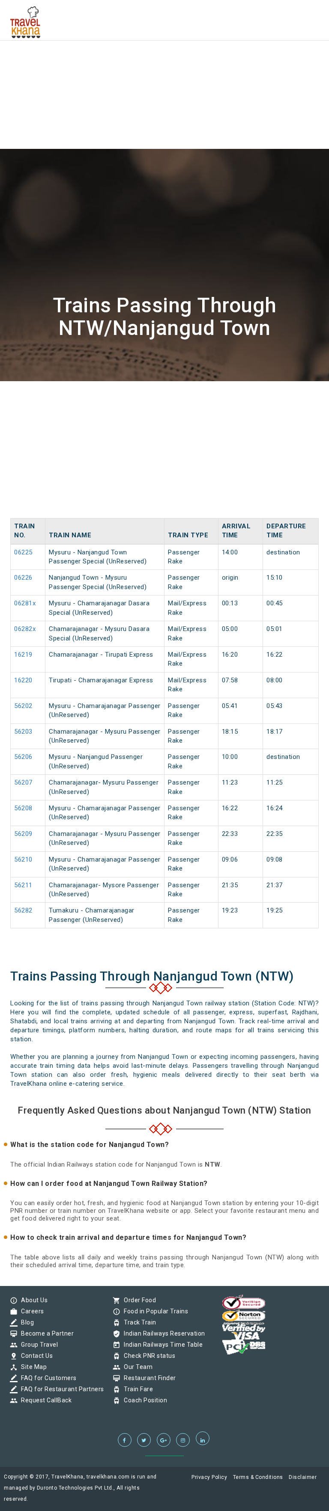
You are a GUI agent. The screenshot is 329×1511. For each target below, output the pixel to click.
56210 (23, 859)
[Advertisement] (164, 60)
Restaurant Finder (148, 1378)
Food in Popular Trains (154, 1311)
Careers (30, 1311)
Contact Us (35, 1355)
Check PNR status (147, 1355)
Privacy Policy (209, 1477)
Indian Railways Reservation (162, 1333)
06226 (23, 577)
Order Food (138, 1300)
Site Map (32, 1366)
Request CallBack (44, 1400)
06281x (25, 603)
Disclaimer (303, 1477)
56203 (23, 731)
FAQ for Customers (47, 1378)
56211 (23, 885)
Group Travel (37, 1344)
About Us (32, 1300)
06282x (25, 629)
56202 (23, 706)
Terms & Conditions (258, 1477)
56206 (23, 757)
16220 (23, 680)
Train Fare (136, 1389)
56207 (23, 782)
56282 (23, 910)
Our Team (136, 1366)
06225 (23, 552)
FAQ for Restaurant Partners (60, 1389)
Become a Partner (45, 1333)
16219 (23, 654)
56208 (23, 808)
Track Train (138, 1322)
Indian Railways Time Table (161, 1344)
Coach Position (143, 1400)
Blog (25, 1322)
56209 (23, 834)
